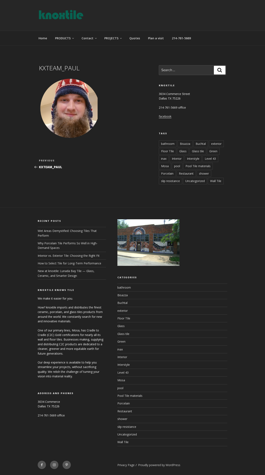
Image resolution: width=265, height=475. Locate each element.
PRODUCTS (63, 38)
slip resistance (170, 181)
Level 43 (210, 159)
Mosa (165, 166)
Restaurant (186, 173)
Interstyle (193, 159)
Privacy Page (126, 465)
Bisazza (185, 144)
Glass (183, 151)
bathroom (168, 144)
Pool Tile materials (198, 166)
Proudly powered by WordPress (159, 465)
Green (213, 151)
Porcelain (167, 173)
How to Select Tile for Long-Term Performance (69, 263)
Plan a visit (156, 38)
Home (43, 38)
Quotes (134, 38)
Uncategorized (195, 181)
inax (163, 159)
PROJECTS (111, 38)
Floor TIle (167, 151)
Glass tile (198, 151)
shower (204, 173)
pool (177, 166)
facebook (165, 116)
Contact (87, 38)
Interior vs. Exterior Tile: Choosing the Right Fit (69, 256)
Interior (177, 159)
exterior (216, 144)
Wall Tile (215, 181)
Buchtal (201, 144)
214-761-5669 (181, 38)
